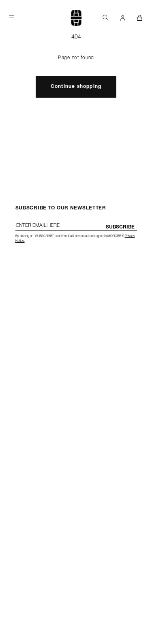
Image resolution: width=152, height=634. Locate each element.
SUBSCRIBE (120, 227)
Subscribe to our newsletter (60, 208)
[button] (105, 18)
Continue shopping (76, 86)
